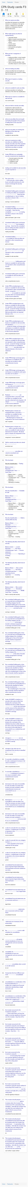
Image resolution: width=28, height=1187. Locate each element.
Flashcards (10, 2)
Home (3, 2)
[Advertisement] (14, 1168)
